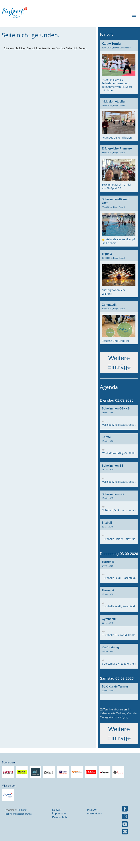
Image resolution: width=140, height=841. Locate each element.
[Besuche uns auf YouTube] (125, 825)
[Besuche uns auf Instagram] (125, 817)
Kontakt (56, 809)
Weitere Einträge (119, 362)
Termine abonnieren (115, 709)
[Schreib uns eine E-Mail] (125, 832)
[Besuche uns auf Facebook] (125, 809)
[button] (119, 417)
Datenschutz (59, 817)
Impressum (59, 813)
